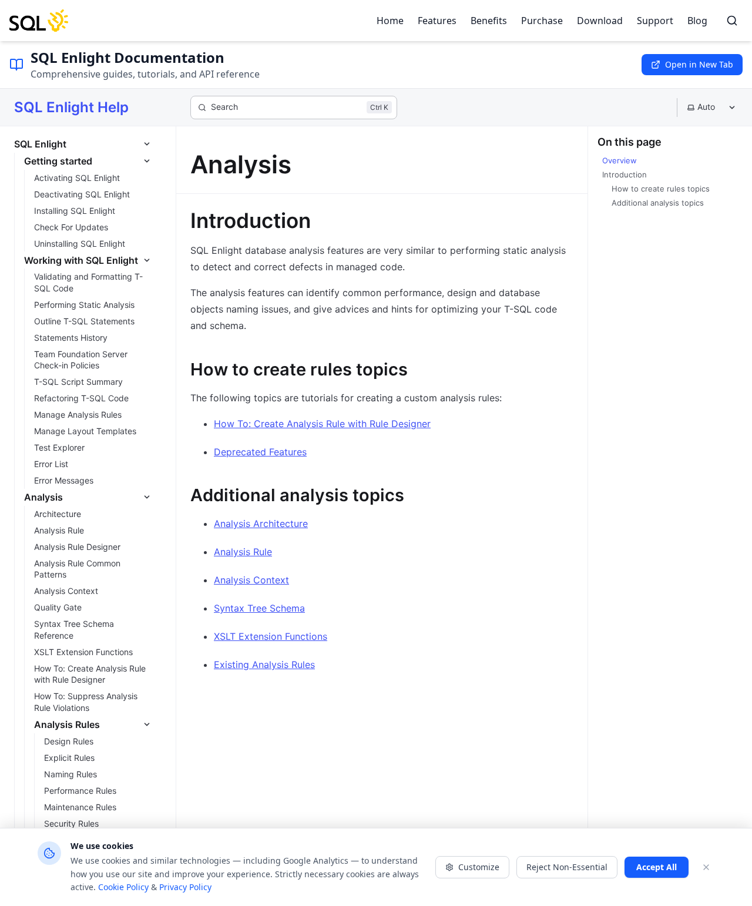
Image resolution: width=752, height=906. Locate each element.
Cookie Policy (123, 886)
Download (600, 20)
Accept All (656, 867)
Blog (697, 20)
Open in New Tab (699, 64)
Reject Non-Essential (566, 867)
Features (437, 20)
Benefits (489, 20)
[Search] (732, 20)
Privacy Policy (185, 886)
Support (655, 20)
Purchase (542, 20)
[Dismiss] (706, 867)
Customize (478, 867)
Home (390, 20)
